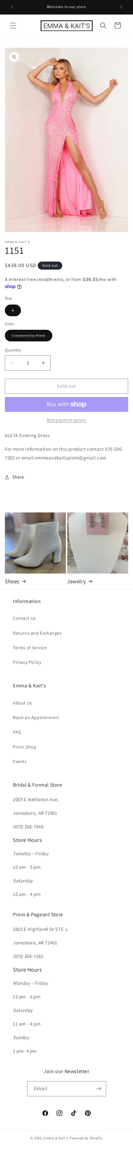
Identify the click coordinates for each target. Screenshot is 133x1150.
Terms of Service (30, 647)
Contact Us (24, 618)
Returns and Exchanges (37, 633)
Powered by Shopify (86, 1138)
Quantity (13, 350)
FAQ (17, 732)
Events (20, 761)
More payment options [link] (67, 419)
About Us (22, 703)
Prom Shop (24, 747)
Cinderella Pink (32, 336)
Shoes (12, 581)
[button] (13, 25)
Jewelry (76, 581)
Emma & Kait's (56, 1138)
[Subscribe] (99, 1088)
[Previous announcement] (12, 7)
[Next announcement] (121, 7)
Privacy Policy (27, 662)
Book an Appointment (36, 717)
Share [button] (18, 477)
